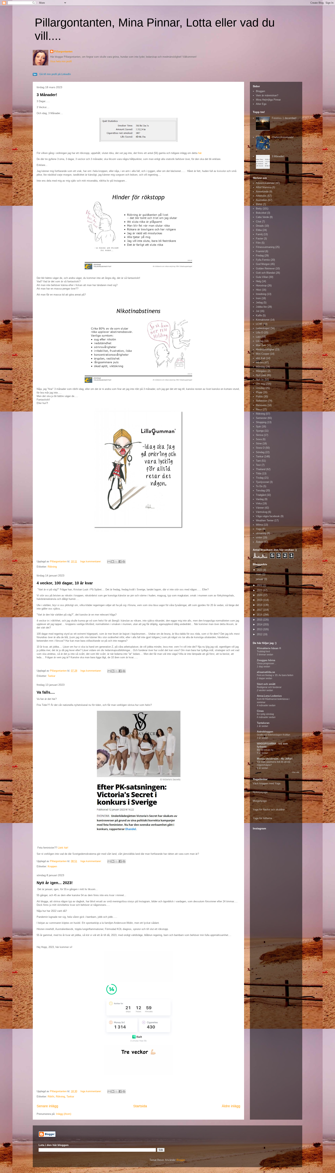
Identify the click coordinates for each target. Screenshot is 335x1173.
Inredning (261, 294)
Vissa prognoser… (266, 663)
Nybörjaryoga (260, 792)
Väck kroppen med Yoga (266, 783)
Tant (258, 460)
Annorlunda (262, 191)
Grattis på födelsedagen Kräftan (273, 734)
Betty (259, 208)
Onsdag (260, 388)
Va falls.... (46, 692)
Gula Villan (262, 277)
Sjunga (260, 430)
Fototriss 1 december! (284, 118)
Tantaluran (263, 722)
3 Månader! (47, 95)
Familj (259, 234)
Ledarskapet (263, 328)
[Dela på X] (116, 561)
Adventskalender (265, 183)
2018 (260, 605)
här (200, 153)
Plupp (259, 392)
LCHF (259, 324)
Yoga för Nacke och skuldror (269, 809)
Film (258, 242)
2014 (260, 624)
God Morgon (263, 264)
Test (258, 465)
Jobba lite (261, 306)
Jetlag (259, 302)
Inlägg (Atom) (63, 1113)
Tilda (258, 473)
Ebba (259, 230)
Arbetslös (261, 195)
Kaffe (259, 315)
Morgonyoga (260, 800)
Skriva (259, 435)
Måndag (260, 366)
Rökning (52, 566)
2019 (260, 599)
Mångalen (261, 371)
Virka (259, 503)
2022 (260, 585)
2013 (260, 629)
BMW (259, 204)
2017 (260, 609)
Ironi (258, 298)
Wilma (259, 524)
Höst (258, 289)
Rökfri (51, 1096)
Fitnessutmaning (265, 247)
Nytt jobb (261, 375)
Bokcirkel (261, 212)
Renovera (261, 405)
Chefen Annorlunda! (283, 137)
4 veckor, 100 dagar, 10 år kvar (65, 583)
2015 (260, 619)
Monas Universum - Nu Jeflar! (274, 758)
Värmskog (261, 512)
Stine (259, 443)
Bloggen (260, 91)
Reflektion (261, 400)
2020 (260, 595)
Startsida (140, 1106)
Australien (261, 200)
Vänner (260, 507)
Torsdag (260, 490)
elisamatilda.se (266, 672)
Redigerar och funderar (269, 687)
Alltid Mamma (263, 187)
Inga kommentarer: (91, 561)
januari (260, 579)
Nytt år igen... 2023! (55, 883)
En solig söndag (265, 714)
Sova (259, 439)
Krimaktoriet (262, 319)
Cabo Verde (262, 217)
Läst (258, 336)
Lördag (259, 341)
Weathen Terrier (265, 520)
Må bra (260, 362)
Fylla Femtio (263, 259)
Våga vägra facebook (268, 516)
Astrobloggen (265, 731)
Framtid (260, 251)
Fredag (260, 255)
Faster (259, 238)
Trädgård (261, 494)
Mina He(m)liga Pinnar (268, 99)
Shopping (261, 422)
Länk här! (63, 847)
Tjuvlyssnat (262, 482)
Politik (259, 396)
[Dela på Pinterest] (124, 561)
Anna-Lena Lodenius (269, 695)
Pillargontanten (63, 51)
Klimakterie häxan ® (269, 648)
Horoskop (261, 285)
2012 (260, 634)
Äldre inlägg (231, 1106)
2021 (260, 590)
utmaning (261, 533)
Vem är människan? (267, 95)
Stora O (260, 447)
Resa (259, 409)
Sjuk (258, 426)
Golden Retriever (265, 268)
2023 (260, 570)
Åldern (259, 541)
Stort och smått (266, 684)
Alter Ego (261, 103)
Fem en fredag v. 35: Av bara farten (275, 675)
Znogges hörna (266, 660)
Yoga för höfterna (262, 818)
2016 (260, 614)
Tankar (51, 675)
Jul (257, 311)
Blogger (180, 1159)
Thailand (260, 469)
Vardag (260, 499)
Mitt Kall (260, 358)
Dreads (260, 225)
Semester (261, 418)
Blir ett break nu (265, 750)
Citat (258, 221)
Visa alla (295, 772)
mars (259, 574)
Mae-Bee (261, 345)
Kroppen (52, 866)
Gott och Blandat (265, 272)
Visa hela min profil (61, 61)
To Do (259, 486)
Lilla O (259, 332)
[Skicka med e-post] (109, 561)
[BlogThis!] (113, 561)
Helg (258, 281)
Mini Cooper (262, 353)
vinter (259, 537)
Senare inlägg (47, 1106)
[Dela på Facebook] (120, 561)
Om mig (260, 383)
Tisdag (259, 477)
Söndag (260, 452)
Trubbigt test (263, 651)
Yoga (259, 529)
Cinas (260, 710)
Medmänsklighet (265, 349)
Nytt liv (260, 379)
